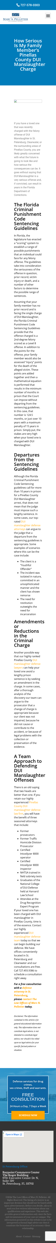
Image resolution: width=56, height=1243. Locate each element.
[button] (48, 16)
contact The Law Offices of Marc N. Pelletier (27, 1002)
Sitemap (36, 1236)
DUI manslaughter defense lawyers (27, 663)
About (19, 1236)
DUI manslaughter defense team (27, 936)
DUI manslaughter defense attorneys (27, 525)
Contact (27, 1236)
